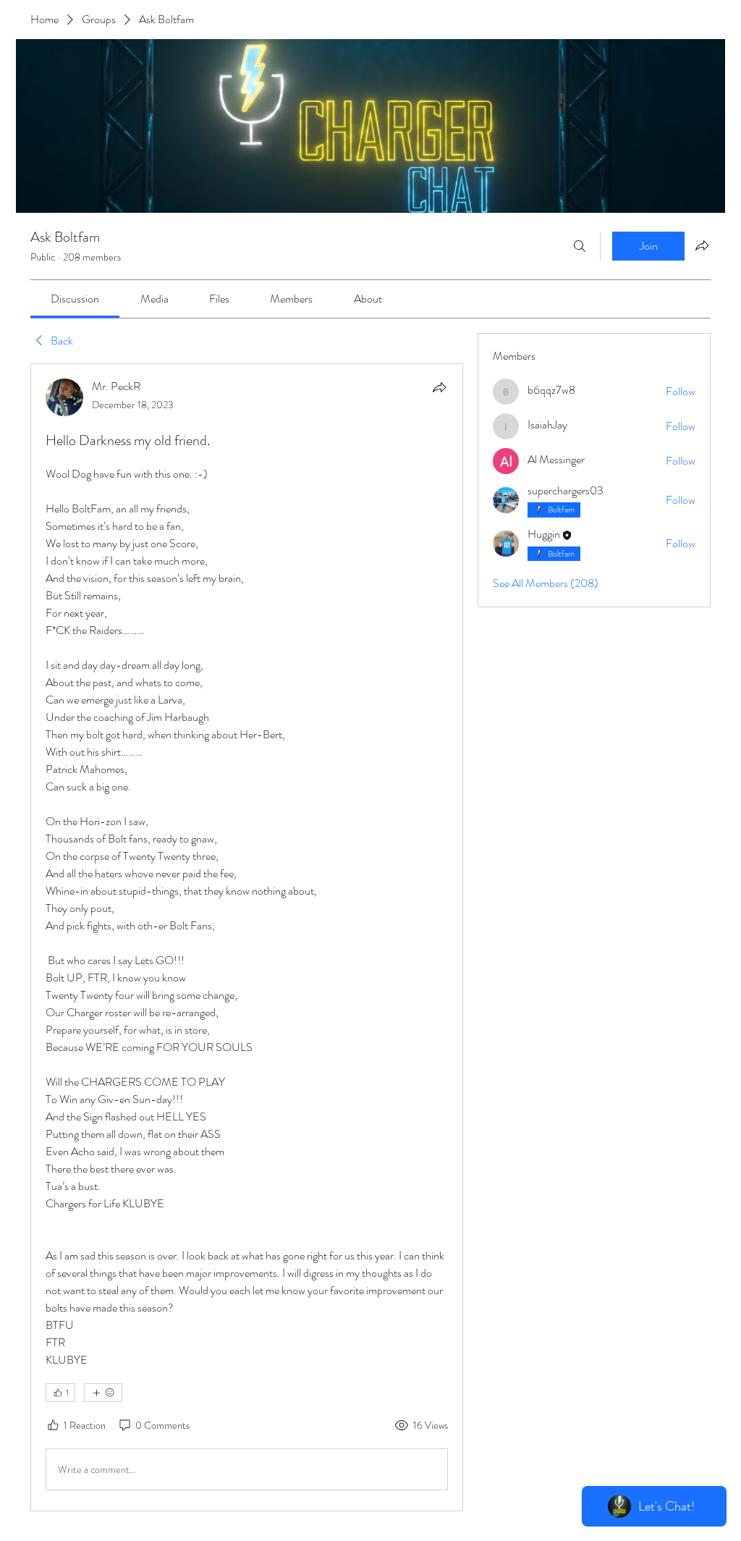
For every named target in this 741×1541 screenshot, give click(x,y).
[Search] (579, 246)
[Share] (439, 387)
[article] (246, 937)
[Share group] (702, 245)
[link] (75, 298)
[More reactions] (103, 1392)
